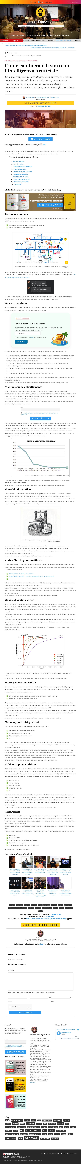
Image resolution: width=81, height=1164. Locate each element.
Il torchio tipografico (20, 169)
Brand (27, 1120)
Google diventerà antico (21, 174)
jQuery (44, 1127)
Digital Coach (15, 35)
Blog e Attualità (16, 1120)
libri (25, 907)
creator (8, 1123)
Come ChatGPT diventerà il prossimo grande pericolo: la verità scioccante (31, 576)
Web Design (31, 1138)
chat (39, 905)
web (20, 1138)
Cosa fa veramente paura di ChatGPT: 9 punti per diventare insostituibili (15, 872)
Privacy (42, 1153)
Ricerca (55, 907)
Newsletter (63, 1153)
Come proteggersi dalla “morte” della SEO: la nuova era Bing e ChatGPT (27, 893)
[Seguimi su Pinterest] (48, 106)
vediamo (40, 910)
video (70, 1134)
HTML (67, 1123)
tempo (44, 1134)
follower (39, 1123)
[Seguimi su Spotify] (45, 106)
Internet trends (33, 1127)
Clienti (53, 1153)
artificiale (19, 905)
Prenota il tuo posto (44, 41)
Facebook (30, 1124)
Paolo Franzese (30, 97)
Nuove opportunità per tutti (22, 179)
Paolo (40, 21)
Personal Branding (46, 35)
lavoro (20, 907)
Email (22, 407)
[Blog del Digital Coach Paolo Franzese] (40, 16)
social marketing (12, 1134)
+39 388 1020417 (74, 2)
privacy (32, 337)
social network (34, 1134)
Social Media (34, 35)
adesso (32, 1082)
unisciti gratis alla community (55, 919)
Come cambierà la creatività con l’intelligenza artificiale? (52, 893)
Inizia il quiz (21, 341)
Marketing (24, 35)
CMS (39, 1120)
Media (60, 1127)
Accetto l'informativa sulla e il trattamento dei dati (31, 337)
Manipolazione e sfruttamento (23, 166)
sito (44, 1130)
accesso (12, 905)
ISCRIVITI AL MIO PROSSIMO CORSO (41, 925)
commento (50, 917)
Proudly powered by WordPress (10, 1160)
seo (21, 1130)
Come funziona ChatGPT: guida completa (21, 574)
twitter (57, 1134)
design (15, 1124)
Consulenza (70, 1153)
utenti (64, 1134)
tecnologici (69, 907)
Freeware (52, 1123)
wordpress (55, 1138)
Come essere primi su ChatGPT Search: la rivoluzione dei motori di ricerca (65, 872)
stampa (61, 907)
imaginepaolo (10, 1127)
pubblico (8, 1130)
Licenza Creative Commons (36, 1160)
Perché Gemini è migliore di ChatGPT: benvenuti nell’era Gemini (15, 893)
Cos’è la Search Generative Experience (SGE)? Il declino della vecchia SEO (53, 872)
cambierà (27, 905)
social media (23, 1134)
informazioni (67, 905)
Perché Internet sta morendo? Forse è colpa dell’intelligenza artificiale (27, 872)
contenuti (58, 1120)
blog (7, 1120)
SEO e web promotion (33, 1130)
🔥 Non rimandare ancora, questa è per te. (40, 103)
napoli (66, 1127)
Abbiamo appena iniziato (21, 182)
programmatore (47, 907)
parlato (31, 907)
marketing (53, 1127)
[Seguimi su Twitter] (46, 106)
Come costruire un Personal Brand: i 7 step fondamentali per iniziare (26, 45)
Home (5, 43)
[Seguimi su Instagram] (39, 106)
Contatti (58, 1153)
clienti (34, 1120)
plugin (73, 1127)
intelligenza (12, 907)
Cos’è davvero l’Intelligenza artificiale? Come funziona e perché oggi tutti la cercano (40, 893)
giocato (54, 905)
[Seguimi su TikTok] (42, 106)
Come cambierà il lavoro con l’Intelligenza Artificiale (26, 55)
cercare (34, 905)
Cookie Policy (48, 1153)
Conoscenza (46, 905)
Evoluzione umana (19, 161)
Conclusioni (18, 184)
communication (47, 1120)
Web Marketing (45, 1138)
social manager (61, 1130)
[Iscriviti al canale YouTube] (41, 106)
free (45, 1123)
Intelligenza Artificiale (62, 35)
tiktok (50, 1134)
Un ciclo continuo (19, 164)
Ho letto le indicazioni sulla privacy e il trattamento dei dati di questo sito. (14, 1047)
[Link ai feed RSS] (49, 106)
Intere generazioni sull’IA (21, 176)
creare (66, 1120)
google (60, 905)
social (51, 1130)
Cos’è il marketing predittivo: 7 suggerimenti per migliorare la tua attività (53, 47)
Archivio (75, 1153)
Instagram (21, 1127)
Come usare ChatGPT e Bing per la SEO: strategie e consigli (40, 871)
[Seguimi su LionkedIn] (43, 106)
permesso (37, 907)
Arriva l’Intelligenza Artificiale (23, 171)
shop (41, 944)
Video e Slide (11, 1138)
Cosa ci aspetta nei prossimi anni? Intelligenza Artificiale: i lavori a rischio (65, 893)
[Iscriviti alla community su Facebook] (38, 106)
